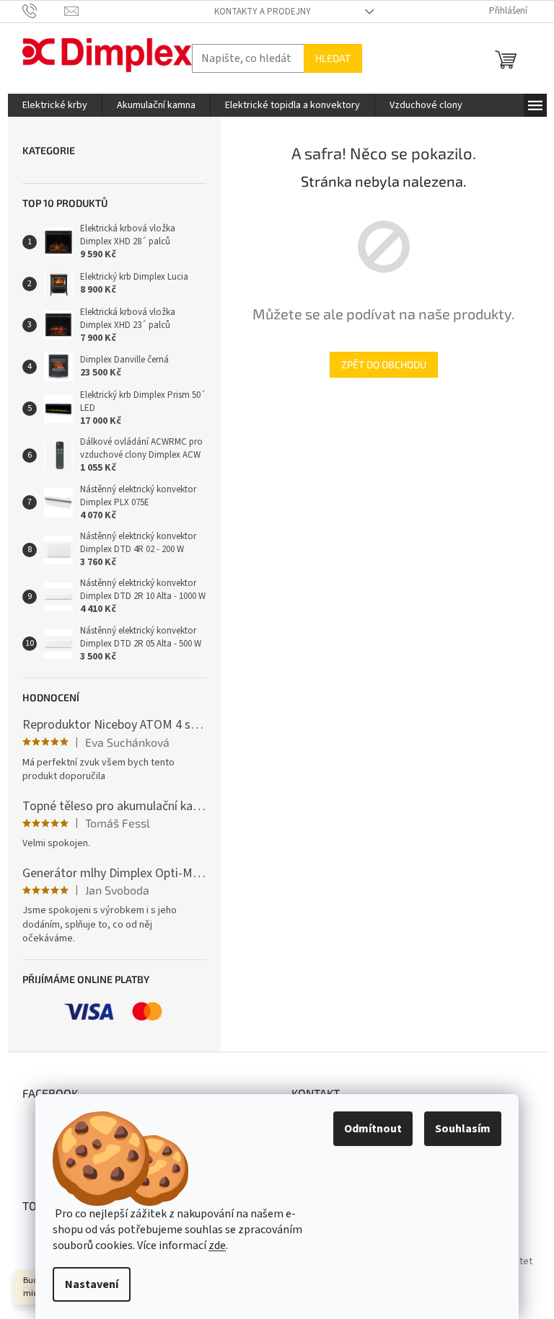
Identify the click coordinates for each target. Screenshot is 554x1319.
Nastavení (91, 1284)
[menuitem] (55, 105)
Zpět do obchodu (383, 364)
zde (217, 1245)
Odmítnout (373, 1129)
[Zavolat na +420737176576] (43, 10)
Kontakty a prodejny (262, 11)
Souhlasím (463, 1129)
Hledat (333, 58)
